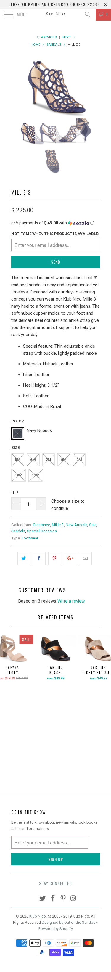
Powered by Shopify (55, 928)
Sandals (18, 530)
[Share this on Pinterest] (54, 558)
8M (64, 459)
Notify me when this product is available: (55, 234)
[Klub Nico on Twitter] (42, 898)
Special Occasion (42, 530)
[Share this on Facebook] (39, 558)
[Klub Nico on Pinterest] (63, 898)
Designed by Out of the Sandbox (69, 922)
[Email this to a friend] (85, 558)
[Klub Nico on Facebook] (53, 898)
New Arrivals (76, 524)
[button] (55, 223)
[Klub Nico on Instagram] (73, 898)
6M (33, 459)
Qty (15, 492)
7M (48, 459)
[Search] (87, 14)
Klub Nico (37, 916)
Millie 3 (58, 524)
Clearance (41, 524)
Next (67, 37)
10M (18, 475)
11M (36, 475)
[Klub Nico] (55, 15)
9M (79, 459)
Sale (92, 524)
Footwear (30, 538)
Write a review (71, 601)
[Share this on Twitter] (23, 558)
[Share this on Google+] (70, 558)
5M (17, 459)
